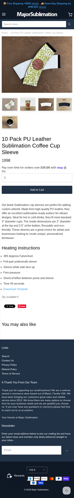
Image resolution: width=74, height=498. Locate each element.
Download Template (15, 289)
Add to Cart (37, 189)
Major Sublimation (40, 490)
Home (5, 33)
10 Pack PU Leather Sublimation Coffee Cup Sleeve (37, 33)
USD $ (32, 470)
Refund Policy (9, 369)
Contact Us (8, 360)
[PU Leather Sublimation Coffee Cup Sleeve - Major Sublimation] (10, 104)
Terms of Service (11, 373)
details (35, 3)
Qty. (4, 171)
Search (5, 356)
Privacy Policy (9, 364)
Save (23, 306)
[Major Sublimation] (37, 14)
